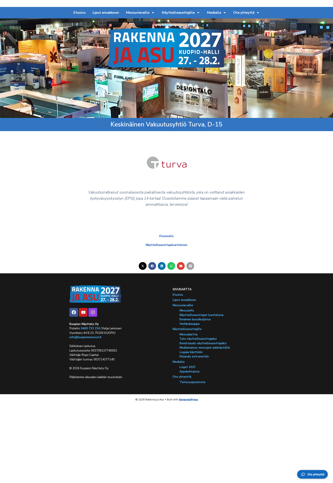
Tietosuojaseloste (192, 382)
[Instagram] (92, 312)
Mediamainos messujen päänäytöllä (205, 348)
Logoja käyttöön (191, 352)
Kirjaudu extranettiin (194, 356)
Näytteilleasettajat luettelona (201, 315)
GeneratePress (188, 399)
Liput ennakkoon (105, 12)
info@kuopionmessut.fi (85, 337)
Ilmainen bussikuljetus (195, 319)
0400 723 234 (90, 328)
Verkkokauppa (189, 324)
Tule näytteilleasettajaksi (198, 339)
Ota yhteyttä (243, 12)
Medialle (214, 12)
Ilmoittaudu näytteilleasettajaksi (203, 343)
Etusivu (79, 12)
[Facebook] (73, 312)
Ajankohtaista (189, 372)
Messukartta (189, 334)
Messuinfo (187, 311)
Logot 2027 (188, 367)
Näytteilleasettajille (178, 12)
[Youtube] (83, 312)
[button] (143, 266)
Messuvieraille (138, 12)
